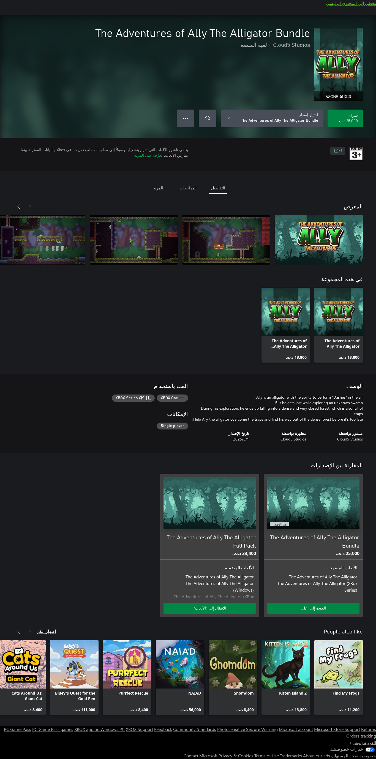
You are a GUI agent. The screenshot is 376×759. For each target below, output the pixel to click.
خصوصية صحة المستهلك (353, 755)
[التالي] (18, 207)
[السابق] (29, 207)
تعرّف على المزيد (148, 155)
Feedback (163, 729)
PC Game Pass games (52, 729)
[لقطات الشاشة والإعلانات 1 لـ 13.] (319, 240)
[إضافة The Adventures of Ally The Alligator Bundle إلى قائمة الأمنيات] (207, 118)
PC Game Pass (17, 729)
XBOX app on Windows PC (99, 729)
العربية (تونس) (363, 742)
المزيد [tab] (158, 188)
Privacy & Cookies (236, 755)
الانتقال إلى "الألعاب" (210, 608)
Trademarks (291, 755)
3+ (340, 151)
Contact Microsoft (200, 755)
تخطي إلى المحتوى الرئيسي (351, 3)
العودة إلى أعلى (313, 608)
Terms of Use (266, 755)
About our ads (316, 755)
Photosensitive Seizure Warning (247, 729)
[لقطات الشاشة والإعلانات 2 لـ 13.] (226, 240)
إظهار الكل (46, 631)
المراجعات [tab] (188, 188)
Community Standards (194, 729)
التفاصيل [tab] (218, 188)
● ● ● (185, 118)
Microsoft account (296, 729)
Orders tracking (361, 736)
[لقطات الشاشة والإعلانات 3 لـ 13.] (134, 240)
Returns (368, 729)
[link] (338, 325)
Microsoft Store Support (337, 729)
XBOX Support (139, 729)
